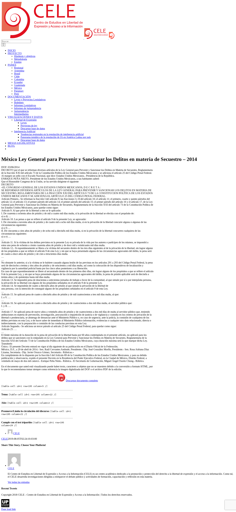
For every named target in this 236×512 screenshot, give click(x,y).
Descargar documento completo (82, 380)
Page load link (8, 509)
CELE (16, 433)
